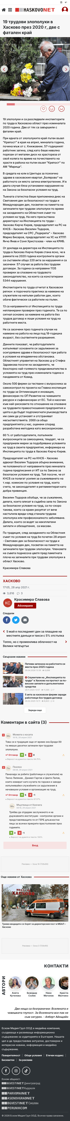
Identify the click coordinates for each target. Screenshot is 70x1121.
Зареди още (35, 710)
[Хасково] (35, 10)
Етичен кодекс (55, 1055)
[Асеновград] (18, 1098)
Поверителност (11, 1055)
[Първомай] (16, 1093)
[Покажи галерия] (66, 46)
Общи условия (33, 1055)
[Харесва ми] (53, 109)
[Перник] (14, 1108)
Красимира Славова (32, 599)
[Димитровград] (21, 1083)
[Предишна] (4, 69)
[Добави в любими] (43, 109)
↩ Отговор (11, 755)
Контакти (56, 966)
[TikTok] (26, 1071)
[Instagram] (16, 1071)
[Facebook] (6, 1071)
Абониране (25, 605)
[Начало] (4, 10)
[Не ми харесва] (62, 109)
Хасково (11, 581)
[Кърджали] (18, 1088)
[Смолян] (20, 1103)
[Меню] (10, 10)
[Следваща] (65, 69)
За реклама (25, 1059)
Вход (35, 845)
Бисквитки (8, 1059)
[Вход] (65, 9)
